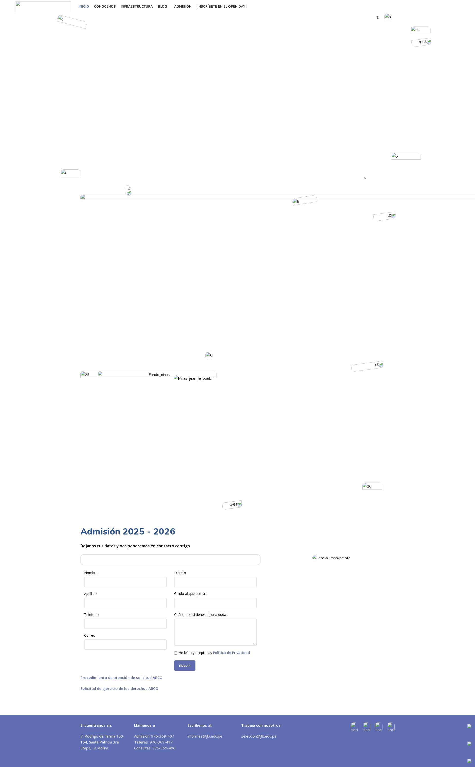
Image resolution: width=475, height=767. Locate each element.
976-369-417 (161, 742)
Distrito (180, 572)
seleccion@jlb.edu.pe (259, 736)
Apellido (90, 593)
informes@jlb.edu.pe (205, 736)
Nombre (90, 572)
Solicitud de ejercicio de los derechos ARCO (119, 688)
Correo (89, 635)
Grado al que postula (191, 593)
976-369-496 (163, 747)
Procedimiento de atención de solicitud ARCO (121, 677)
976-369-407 (162, 736)
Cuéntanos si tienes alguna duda (200, 614)
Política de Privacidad (231, 652)
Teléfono (91, 614)
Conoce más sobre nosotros (271, 459)
